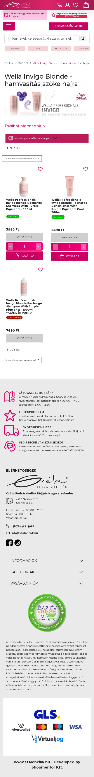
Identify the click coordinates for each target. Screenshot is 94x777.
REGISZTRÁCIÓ (71, 16)
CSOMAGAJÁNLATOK (68, 26)
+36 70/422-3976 (22, 526)
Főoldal (9, 63)
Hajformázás (61, 48)
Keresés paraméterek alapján (32, 138)
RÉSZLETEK (24, 237)
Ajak (38, 48)
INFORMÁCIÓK (23, 561)
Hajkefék (15, 48)
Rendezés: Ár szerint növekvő (21, 158)
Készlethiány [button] (14, 317)
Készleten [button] (12, 216)
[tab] (47, 138)
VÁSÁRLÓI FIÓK (24, 583)
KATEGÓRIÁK (22, 572)
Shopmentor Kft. (47, 767)
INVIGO (23, 63)
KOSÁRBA (27, 255)
